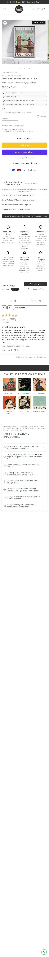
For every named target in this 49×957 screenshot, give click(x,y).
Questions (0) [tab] (36, 301)
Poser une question (35, 289)
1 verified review (16, 75)
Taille (3, 109)
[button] (4, 9)
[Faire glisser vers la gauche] (19, 68)
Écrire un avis (35, 284)
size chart (42, 116)
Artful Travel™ (7, 83)
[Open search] (4, 307)
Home (3, 16)
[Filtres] (9, 307)
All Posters (8, 16)
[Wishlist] (38, 9)
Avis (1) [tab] (13, 301)
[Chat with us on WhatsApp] (44, 952)
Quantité (5, 118)
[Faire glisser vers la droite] (29, 68)
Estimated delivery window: (13, 129)
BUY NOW (24, 145)
